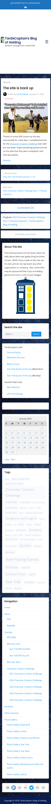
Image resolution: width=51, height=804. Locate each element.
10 (13, 438)
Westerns (18, 588)
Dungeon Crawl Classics (33, 513)
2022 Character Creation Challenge (25, 680)
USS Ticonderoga (15, 394)
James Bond (9, 530)
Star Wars (29, 582)
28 (37, 447)
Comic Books (24, 502)
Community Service (39, 502)
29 (43, 447)
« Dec (7, 459)
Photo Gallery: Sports (17, 774)
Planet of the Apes (11, 546)
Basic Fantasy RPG (20, 479)
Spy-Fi (32, 574)
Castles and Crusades (14, 483)
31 (13, 452)
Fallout (41, 519)
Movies (7, 535)
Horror (29, 524)
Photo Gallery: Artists (17, 731)
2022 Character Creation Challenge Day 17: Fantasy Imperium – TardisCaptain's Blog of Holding (24, 221)
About (7, 614)
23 (7, 447)
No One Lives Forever (28, 539)
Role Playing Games (22, 559)
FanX (15, 525)
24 (13, 447)
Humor (37, 524)
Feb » (13, 459)
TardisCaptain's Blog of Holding (21, 40)
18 (19, 442)
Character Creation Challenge (23, 143)
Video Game (41, 583)
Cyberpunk (23, 508)
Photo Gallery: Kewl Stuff (18, 724)
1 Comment (8, 98)
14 (37, 438)
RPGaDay (12, 567)
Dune (21, 513)
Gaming (8, 632)
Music (21, 535)
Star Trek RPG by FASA (19, 649)
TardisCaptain (22, 94)
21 (37, 442)
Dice (39, 508)
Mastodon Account (16, 357)
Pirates (40, 539)
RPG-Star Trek (13, 644)
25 (19, 447)
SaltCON (25, 567)
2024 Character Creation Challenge (25, 693)
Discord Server (14, 352)
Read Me (11, 625)
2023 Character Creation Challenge (25, 687)
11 (19, 438)
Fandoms (8, 706)
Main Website (13, 387)
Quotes (25, 545)
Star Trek (13, 581)
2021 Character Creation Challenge (25, 673)
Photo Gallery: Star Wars (18, 751)
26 (25, 447)
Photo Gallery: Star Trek (18, 744)
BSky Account (13, 364)
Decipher (32, 508)
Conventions (11, 507)
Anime (7, 479)
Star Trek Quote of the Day (19, 369)
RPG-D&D (11, 637)
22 (43, 442)
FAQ (9, 619)
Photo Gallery (10, 719)
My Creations (11, 539)
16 (7, 442)
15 (43, 438)
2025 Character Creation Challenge (25, 700)
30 (7, 452)
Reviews (10, 552)
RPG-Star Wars (14, 662)
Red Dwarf (37, 546)
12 (25, 438)
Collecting (11, 502)
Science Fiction (16, 574)
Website (7, 82)
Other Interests (11, 713)
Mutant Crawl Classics (33, 535)
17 (13, 442)
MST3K (14, 535)
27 (31, 447)
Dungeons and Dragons (21, 518)
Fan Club (8, 525)
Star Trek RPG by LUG (19, 655)
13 (31, 438)
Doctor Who (11, 512)
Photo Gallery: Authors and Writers (23, 738)
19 (25, 442)
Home (7, 607)
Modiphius (35, 530)
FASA (21, 524)
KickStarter (21, 530)
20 (31, 442)
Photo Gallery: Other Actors (20, 757)
